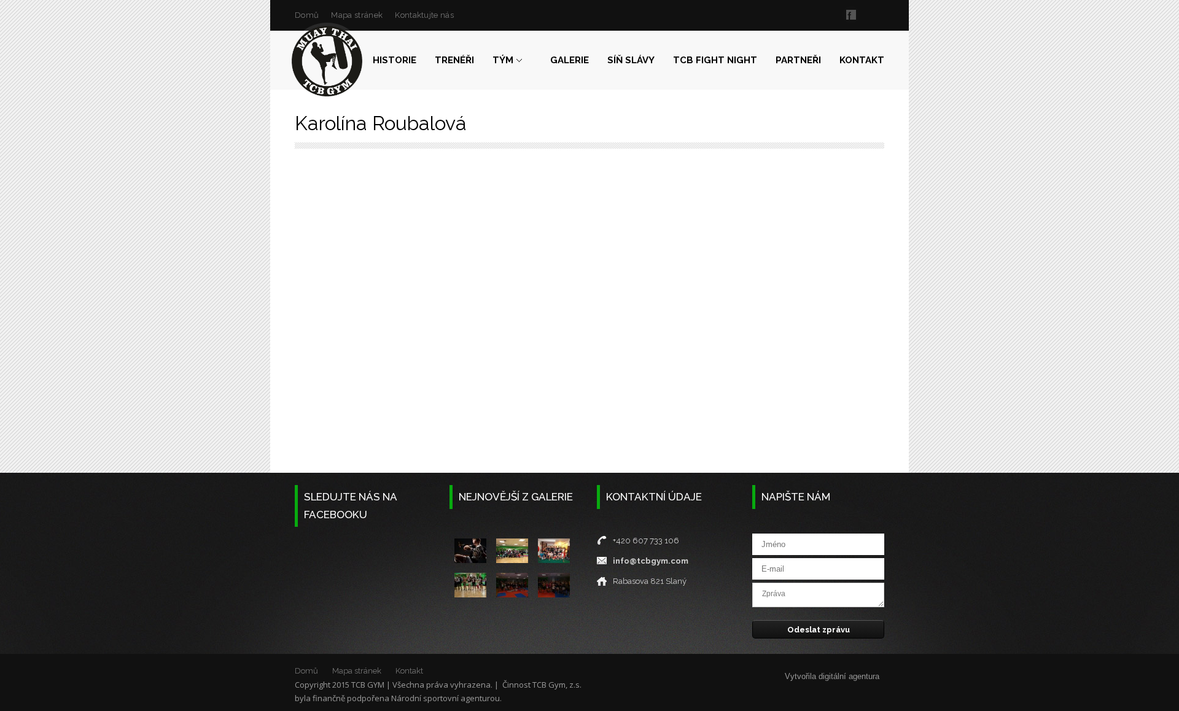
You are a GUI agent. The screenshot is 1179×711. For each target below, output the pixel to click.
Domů (307, 15)
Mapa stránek (357, 15)
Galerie (569, 60)
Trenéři (454, 60)
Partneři (798, 60)
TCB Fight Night (715, 60)
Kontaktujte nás (424, 15)
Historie (394, 60)
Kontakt (861, 60)
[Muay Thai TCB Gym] (327, 61)
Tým (502, 60)
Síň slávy (631, 60)
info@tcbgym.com (650, 560)
